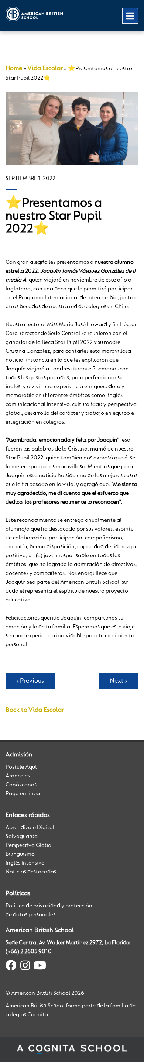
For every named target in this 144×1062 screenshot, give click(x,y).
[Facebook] (11, 966)
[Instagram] (25, 966)
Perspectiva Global (29, 845)
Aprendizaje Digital (30, 828)
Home (14, 68)
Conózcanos (21, 785)
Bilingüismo (20, 854)
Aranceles (18, 776)
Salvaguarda (22, 836)
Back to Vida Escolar (35, 710)
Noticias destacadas (31, 872)
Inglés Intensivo (25, 863)
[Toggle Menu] (130, 16)
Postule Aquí (21, 767)
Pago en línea (23, 794)
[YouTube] (40, 966)
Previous (32, 681)
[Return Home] (34, 14)
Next (117, 681)
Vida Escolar (45, 68)
